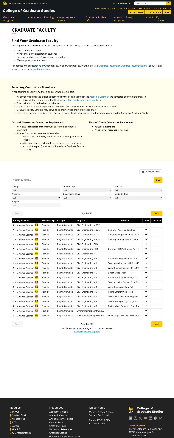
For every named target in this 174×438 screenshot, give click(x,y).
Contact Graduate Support (87, 331)
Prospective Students (106, 8)
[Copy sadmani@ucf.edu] (36, 224)
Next (157, 213)
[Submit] (168, 3)
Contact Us (154, 12)
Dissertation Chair (71, 194)
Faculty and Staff (162, 8)
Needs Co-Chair (121, 194)
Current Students (128, 8)
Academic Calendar (99, 96)
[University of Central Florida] (25, 3)
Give (167, 12)
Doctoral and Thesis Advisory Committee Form (77, 100)
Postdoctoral (145, 8)
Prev (17, 213)
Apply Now (136, 12)
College (15, 186)
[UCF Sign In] (121, 3)
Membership (69, 186)
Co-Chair (118, 186)
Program (16, 194)
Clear (158, 180)
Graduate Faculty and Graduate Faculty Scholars (122, 65)
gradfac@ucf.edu (41, 68)
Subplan (15, 201)
